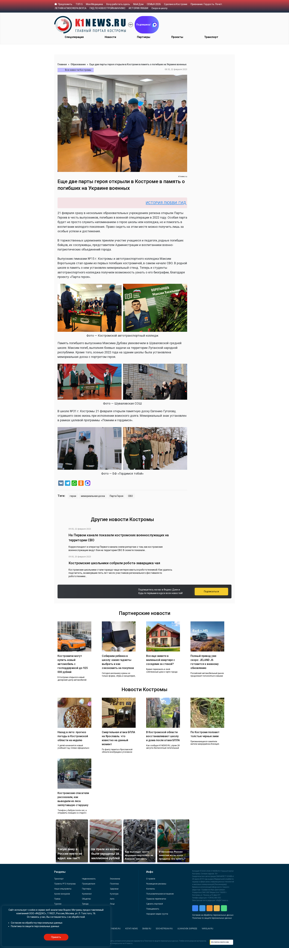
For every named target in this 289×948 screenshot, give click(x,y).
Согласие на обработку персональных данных (212, 915)
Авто (112, 899)
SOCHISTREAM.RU (164, 928)
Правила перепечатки (156, 899)
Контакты (150, 889)
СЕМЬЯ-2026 (154, 4)
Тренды (85, 904)
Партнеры (143, 37)
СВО (130, 496)
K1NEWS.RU (115, 928)
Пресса (57, 899)
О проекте (150, 879)
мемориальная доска (93, 496)
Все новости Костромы (78, 70)
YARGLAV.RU (207, 928)
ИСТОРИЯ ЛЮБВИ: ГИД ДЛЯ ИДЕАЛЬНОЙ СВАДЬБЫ (152, 203)
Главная (62, 64)
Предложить (65, 4)
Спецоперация (74, 37)
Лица (112, 904)
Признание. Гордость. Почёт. (207, 4)
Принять (56, 937)
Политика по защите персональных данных (212, 918)
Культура (114, 894)
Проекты (177, 37)
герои (73, 496)
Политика (114, 884)
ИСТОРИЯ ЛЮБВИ (138, 8)
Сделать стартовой (154, 904)
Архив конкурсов (62, 894)
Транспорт (211, 37)
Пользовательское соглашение (160, 894)
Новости (110, 37)
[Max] (87, 483)
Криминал (87, 894)
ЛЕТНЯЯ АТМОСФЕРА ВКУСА (70, 8)
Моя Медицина (94, 4)
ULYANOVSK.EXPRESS (187, 928)
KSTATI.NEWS (131, 928)
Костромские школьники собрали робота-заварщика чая (114, 563)
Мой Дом (138, 4)
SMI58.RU (146, 928)
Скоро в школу (159, 8)
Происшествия (88, 884)
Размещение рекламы (156, 884)
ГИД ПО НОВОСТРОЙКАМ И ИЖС (107, 8)
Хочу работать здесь (118, 4)
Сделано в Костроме (175, 4)
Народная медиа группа (157, 914)
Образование (78, 64)
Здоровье (114, 889)
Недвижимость (88, 879)
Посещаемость (152, 909)
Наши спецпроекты (62, 889)
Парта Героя (116, 496)
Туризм (57, 904)
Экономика (115, 879)
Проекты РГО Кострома (65, 884)
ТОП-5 (79, 4)
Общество (86, 899)
